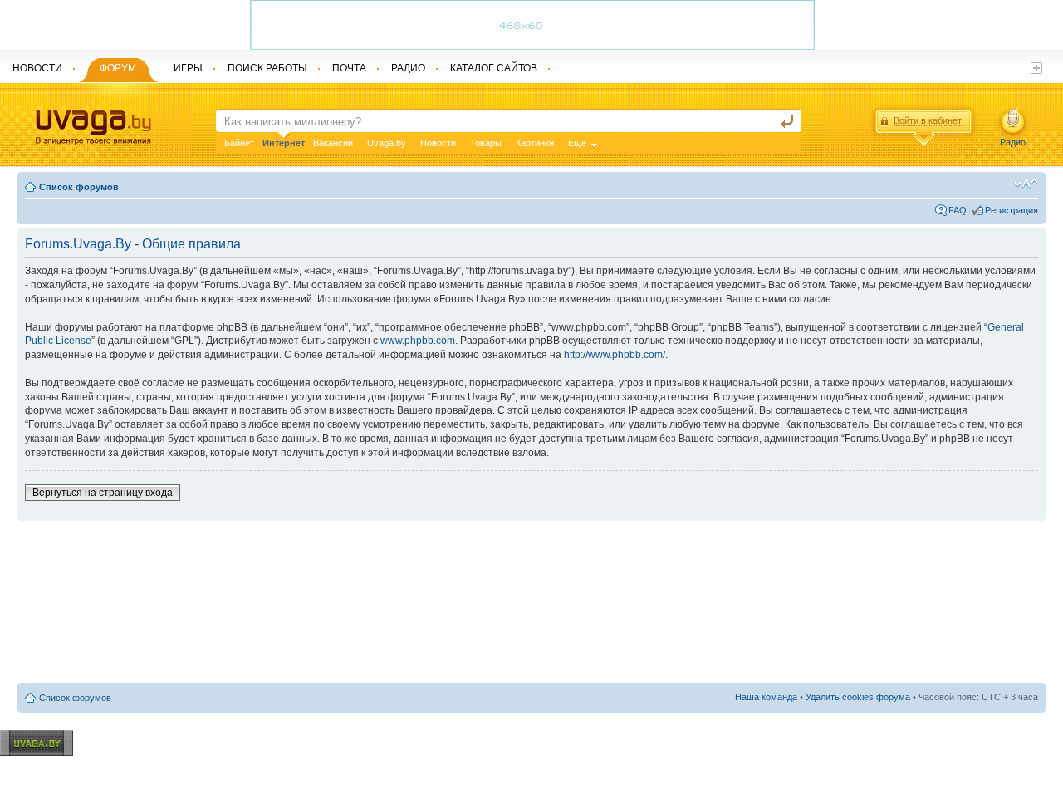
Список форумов (79, 187)
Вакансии (333, 143)
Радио (1013, 142)
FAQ (957, 210)
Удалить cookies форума (858, 697)
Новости (438, 143)
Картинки (535, 143)
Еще (577, 143)
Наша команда (766, 697)
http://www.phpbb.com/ (614, 355)
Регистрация (1011, 210)
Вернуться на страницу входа (102, 492)
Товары (486, 143)
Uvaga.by (386, 143)
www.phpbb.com (417, 340)
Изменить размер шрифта (1026, 183)
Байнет (239, 143)
